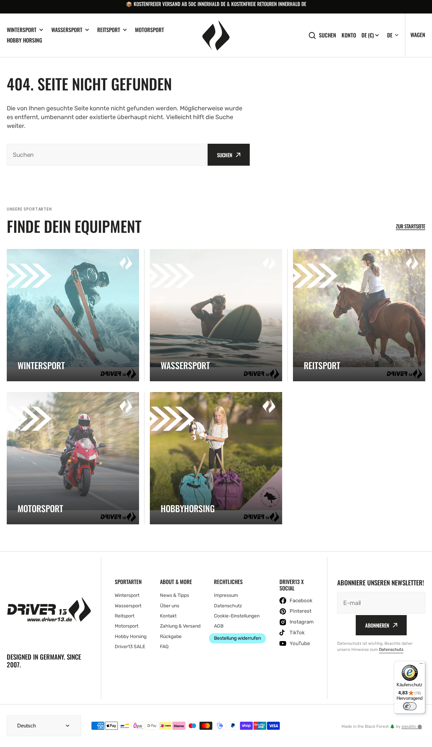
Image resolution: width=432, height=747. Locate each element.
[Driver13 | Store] (216, 35)
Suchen (327, 35)
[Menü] (421, 665)
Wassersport (66, 30)
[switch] (409, 706)
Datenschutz (391, 649)
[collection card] (73, 315)
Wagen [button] (417, 35)
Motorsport (149, 30)
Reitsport (108, 30)
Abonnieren (377, 625)
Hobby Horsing (24, 40)
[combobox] (106, 155)
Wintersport (21, 30)
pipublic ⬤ (412, 726)
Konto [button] (349, 35)
